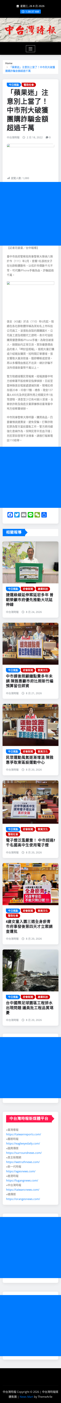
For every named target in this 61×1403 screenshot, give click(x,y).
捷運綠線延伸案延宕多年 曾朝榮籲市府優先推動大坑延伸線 (30, 600)
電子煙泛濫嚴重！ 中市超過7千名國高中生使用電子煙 (30, 843)
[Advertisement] (30, 214)
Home (9, 63)
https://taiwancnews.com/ (22, 1190)
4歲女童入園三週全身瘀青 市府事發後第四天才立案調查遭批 (29, 926)
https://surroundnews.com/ (24, 1153)
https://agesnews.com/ (20, 1171)
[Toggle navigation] (30, 48)
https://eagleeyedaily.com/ (23, 1143)
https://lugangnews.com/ (22, 1180)
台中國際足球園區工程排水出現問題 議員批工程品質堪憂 (30, 1008)
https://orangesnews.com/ (23, 1199)
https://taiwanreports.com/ (23, 1134)
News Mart (26, 1397)
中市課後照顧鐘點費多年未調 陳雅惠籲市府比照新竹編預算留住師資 (30, 681)
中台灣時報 (13, 137)
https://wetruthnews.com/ (23, 1162)
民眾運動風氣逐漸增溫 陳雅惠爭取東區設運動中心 (30, 760)
